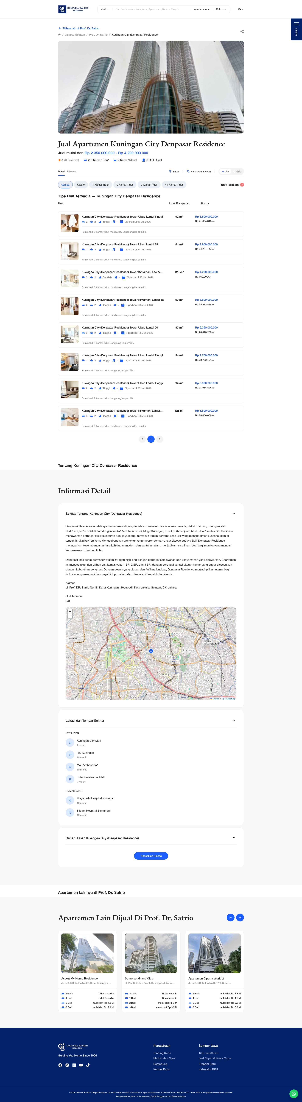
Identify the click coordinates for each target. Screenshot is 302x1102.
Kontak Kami (161, 1069)
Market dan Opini (164, 1058)
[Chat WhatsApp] (293, 1093)
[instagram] (67, 1065)
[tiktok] (88, 1065)
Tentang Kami (162, 1053)
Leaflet (215, 698)
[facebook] (60, 1065)
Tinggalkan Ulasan (151, 855)
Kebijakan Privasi (178, 1096)
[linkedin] (74, 1065)
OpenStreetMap (228, 698)
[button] (142, 439)
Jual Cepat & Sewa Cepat (215, 1058)
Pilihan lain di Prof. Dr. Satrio (80, 28)
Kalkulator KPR (208, 1069)
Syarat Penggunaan (159, 1096)
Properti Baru (207, 1063)
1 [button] (151, 439)
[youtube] (81, 1065)
